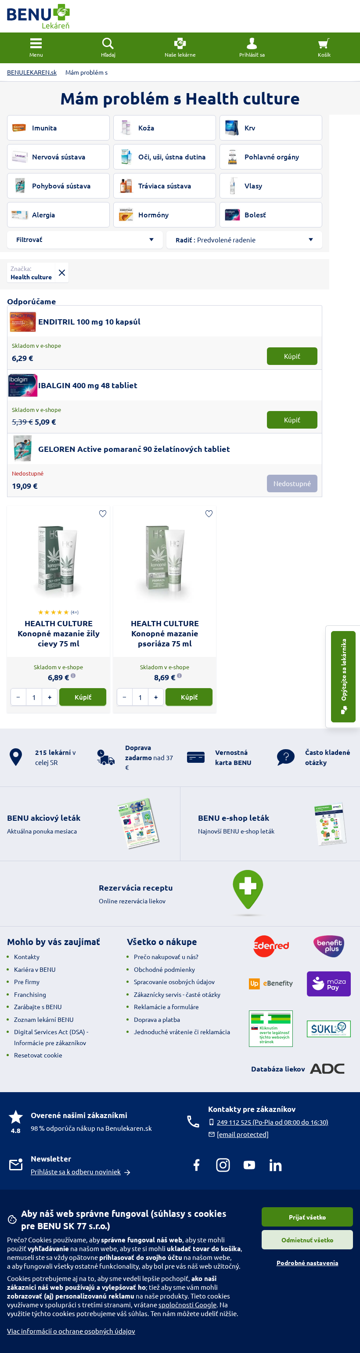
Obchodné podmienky (164, 969)
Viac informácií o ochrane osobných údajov (71, 1331)
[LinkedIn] (275, 1165)
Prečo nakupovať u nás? (166, 956)
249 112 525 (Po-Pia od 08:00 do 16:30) (272, 1122)
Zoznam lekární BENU (44, 1019)
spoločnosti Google (187, 1304)
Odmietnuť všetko (307, 1240)
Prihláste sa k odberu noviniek (76, 1171)
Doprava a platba (157, 1019)
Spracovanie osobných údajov (174, 981)
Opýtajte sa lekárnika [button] (343, 670)
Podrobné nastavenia (307, 1262)
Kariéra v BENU (35, 969)
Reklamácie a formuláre (166, 1006)
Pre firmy (27, 981)
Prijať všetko (307, 1217)
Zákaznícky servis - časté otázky (177, 994)
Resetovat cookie (38, 1055)
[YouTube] (249, 1165)
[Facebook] (196, 1165)
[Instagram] (223, 1165)
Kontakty (27, 956)
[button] (252, 47)
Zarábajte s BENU (38, 1006)
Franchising (30, 994)
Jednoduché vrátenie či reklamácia (182, 1031)
